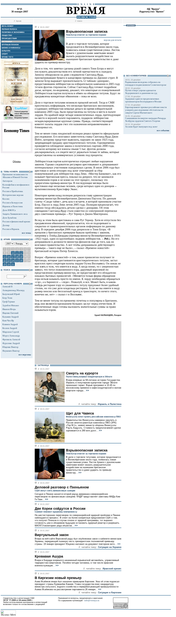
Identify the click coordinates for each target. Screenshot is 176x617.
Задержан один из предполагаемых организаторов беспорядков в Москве (143, 100)
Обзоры (17, 161)
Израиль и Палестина (12, 206)
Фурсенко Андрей (11, 343)
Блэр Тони (7, 298)
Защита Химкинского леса (15, 214)
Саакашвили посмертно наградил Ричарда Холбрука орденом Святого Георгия (145, 119)
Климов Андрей (10, 324)
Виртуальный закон (52, 535)
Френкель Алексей (11, 339)
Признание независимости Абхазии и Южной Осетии (15, 175)
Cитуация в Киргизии (109, 592)
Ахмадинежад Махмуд (13, 290)
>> (87, 390)
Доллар (5, 225)
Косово (5, 199)
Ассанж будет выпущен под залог (141, 126)
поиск (79, 21)
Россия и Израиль (10, 229)
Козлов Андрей (9, 328)
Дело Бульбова (9, 217)
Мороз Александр (11, 335)
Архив (18, 21)
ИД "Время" (153, 9)
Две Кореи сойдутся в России (60, 508)
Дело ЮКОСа (9, 210)
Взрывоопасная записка (86, 450)
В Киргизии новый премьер (58, 578)
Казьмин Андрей (10, 316)
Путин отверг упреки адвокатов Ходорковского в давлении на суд (141, 91)
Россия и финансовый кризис (16, 221)
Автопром (7, 181)
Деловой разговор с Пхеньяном (62, 487)
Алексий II (7, 286)
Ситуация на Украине (109, 547)
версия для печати (112, 40)
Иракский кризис (112, 568)
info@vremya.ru (91, 600)
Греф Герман (8, 301)
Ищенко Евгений (10, 313)
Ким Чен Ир (8, 320)
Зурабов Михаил (10, 305)
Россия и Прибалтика (12, 191)
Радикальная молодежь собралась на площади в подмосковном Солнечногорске (145, 83)
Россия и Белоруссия (12, 202)
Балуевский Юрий (11, 294)
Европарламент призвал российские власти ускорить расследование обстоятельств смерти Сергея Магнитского (146, 110)
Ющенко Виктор (10, 347)
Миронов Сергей (10, 332)
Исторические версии (12, 195)
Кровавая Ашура (49, 556)
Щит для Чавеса (80, 413)
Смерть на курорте (82, 373)
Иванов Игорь (9, 309)
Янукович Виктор (11, 351)
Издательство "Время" (151, 11)
